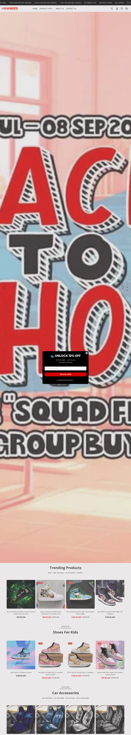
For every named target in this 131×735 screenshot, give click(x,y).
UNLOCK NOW (65, 374)
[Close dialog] (87, 353)
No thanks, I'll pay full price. (65, 380)
